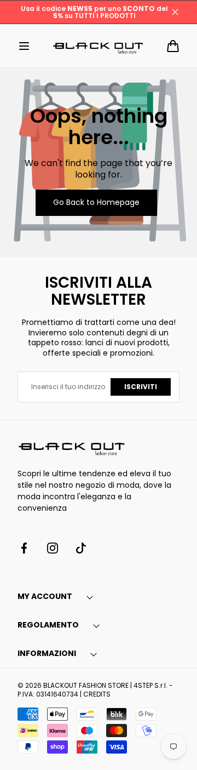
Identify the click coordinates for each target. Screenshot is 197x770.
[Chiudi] (175, 12)
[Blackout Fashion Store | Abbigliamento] (98, 45)
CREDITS (97, 694)
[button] (24, 46)
